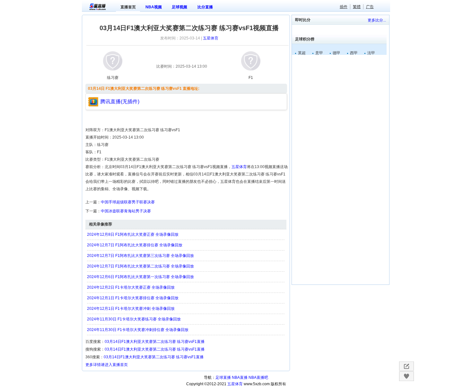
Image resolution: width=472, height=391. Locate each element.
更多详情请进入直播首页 (106, 364)
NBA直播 (240, 377)
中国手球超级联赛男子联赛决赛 (128, 202)
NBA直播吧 (258, 377)
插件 (343, 6)
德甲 (336, 53)
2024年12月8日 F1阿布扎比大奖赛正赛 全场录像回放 (133, 234)
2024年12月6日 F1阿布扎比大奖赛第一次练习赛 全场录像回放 (140, 277)
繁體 (357, 6)
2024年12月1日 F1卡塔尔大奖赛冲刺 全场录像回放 (131, 308)
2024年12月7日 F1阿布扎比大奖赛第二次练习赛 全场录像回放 (140, 266)
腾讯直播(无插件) (119, 101)
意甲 (319, 53)
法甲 (371, 53)
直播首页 (128, 7)
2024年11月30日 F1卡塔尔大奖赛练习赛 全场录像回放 (134, 319)
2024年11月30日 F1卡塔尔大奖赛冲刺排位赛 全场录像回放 (137, 329)
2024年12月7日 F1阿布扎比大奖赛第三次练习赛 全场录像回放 (140, 255)
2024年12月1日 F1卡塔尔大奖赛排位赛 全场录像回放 (133, 298)
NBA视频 (153, 7)
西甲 (354, 53)
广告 (370, 6)
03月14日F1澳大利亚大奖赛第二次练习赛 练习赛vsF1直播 (155, 341)
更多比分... (377, 20)
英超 (302, 53)
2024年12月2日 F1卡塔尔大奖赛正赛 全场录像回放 (131, 287)
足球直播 (223, 377)
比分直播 (205, 7)
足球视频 (179, 7)
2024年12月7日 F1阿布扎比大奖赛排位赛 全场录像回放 (134, 245)
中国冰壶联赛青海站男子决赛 (126, 211)
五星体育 (210, 38)
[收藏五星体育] (406, 376)
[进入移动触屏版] (406, 366)
